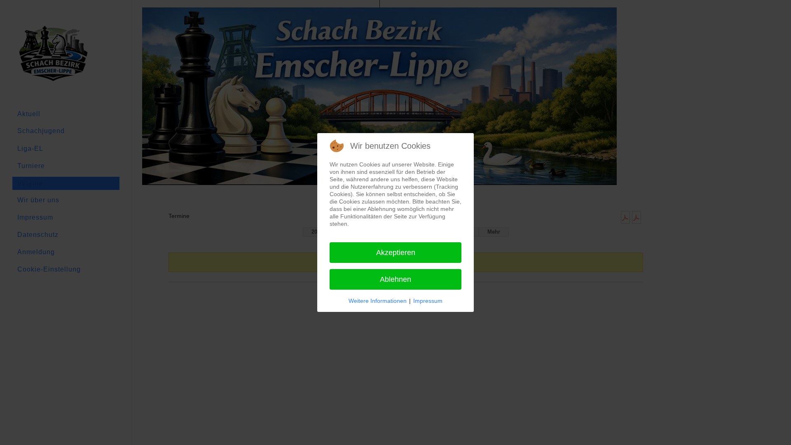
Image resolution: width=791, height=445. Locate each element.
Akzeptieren (395, 252)
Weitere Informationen (378, 300)
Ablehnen (395, 279)
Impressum (427, 300)
